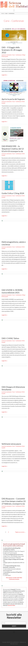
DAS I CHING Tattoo (10, 338)
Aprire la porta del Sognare (13, 99)
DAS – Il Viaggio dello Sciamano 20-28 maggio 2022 (12, 50)
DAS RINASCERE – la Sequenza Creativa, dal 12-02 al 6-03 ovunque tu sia (13, 148)
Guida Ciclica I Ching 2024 (13, 193)
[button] (14, 10)
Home (2, 13)
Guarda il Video (11, 605)
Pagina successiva (20, 532)
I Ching (23, 55)
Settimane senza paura (11, 444)
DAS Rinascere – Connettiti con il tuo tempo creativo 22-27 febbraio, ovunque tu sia (14, 501)
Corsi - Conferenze (16, 55)
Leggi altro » (4, 75)
